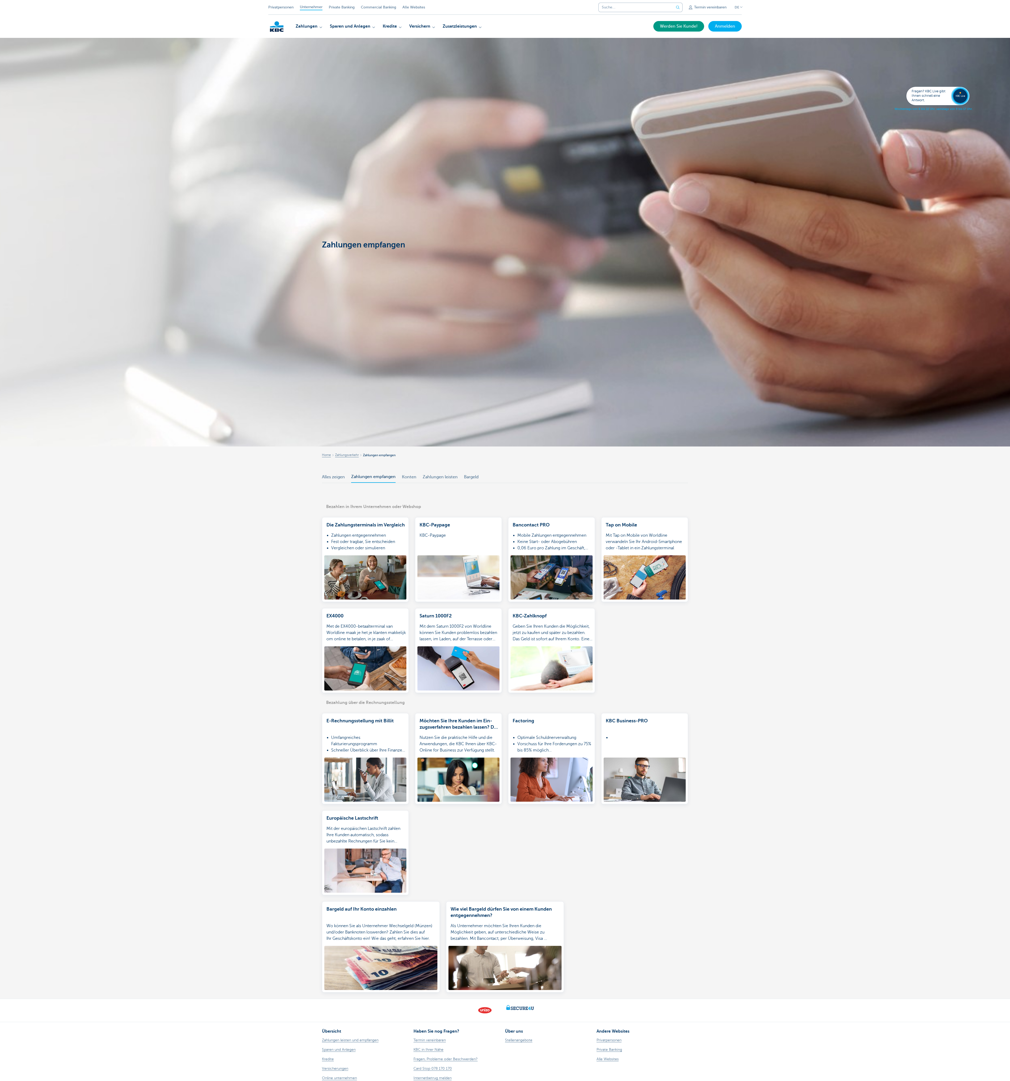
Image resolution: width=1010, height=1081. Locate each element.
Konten (409, 477)
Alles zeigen (333, 477)
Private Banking (342, 7)
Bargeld (471, 477)
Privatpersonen (281, 7)
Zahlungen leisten (440, 477)
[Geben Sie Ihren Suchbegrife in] (678, 7)
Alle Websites (413, 7)
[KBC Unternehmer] (276, 26)
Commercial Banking (378, 7)
